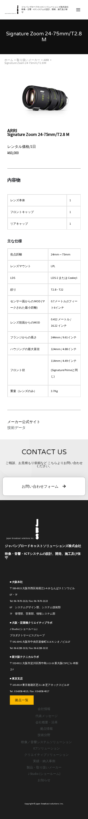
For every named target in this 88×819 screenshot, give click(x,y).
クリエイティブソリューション (46, 755)
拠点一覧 (22, 700)
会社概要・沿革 (46, 722)
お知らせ (44, 780)
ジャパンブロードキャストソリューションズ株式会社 (45, 7)
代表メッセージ (46, 716)
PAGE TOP (80, 790)
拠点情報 (46, 729)
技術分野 (44, 735)
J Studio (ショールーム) (44, 774)
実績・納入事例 (44, 761)
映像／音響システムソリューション (46, 742)
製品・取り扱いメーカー (44, 767)
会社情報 (44, 709)
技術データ (16, 427)
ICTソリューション (46, 748)
